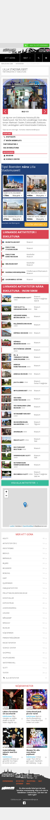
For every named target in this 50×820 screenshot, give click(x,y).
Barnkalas (7, 558)
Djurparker (7, 583)
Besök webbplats (13, 140)
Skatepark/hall (9, 663)
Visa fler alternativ (34, 224)
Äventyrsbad (8, 548)
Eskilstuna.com (7, 64)
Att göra (10, 58)
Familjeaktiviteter (10, 588)
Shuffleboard (9, 658)
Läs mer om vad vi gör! (37, 793)
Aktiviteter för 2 (10, 543)
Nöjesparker (8, 633)
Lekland (6, 613)
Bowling (6, 573)
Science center (9, 648)
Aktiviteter (19, 64)
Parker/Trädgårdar (11, 638)
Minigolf (6, 623)
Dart (5, 578)
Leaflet (12, 526)
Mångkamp (7, 618)
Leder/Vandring (9, 608)
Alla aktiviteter (12, 678)
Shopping (7, 653)
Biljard (5, 563)
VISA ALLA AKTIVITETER (23, 482)
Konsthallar (8, 598)
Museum (6, 628)
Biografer (7, 568)
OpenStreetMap (28, 526)
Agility (5, 538)
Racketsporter (9, 643)
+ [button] (6, 491)
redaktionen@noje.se (30, 799)
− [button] (6, 495)
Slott (5, 668)
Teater (5, 673)
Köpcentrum (8, 603)
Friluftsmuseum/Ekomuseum (15, 593)
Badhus (6, 553)
